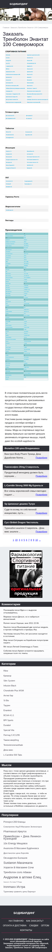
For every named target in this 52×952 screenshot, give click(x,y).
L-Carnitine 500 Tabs (12, 755)
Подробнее (41, 458)
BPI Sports (8, 720)
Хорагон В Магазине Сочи (18, 867)
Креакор (7, 676)
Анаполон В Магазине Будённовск (21, 848)
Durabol (7, 725)
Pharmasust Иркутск (14, 831)
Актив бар (8, 695)
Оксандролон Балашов (15, 858)
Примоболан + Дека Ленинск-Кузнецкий (22, 837)
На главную (16, 921)
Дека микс (8, 750)
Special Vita (8, 730)
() (16, 540)
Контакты (26, 930)
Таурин (6, 705)
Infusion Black (9, 685)
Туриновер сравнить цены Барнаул (19, 891)
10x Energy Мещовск (15, 843)
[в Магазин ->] (26, 597)
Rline (5, 671)
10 (36, 540)
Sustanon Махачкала (17, 862)
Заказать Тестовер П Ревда (12, 882)
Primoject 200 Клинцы (14, 822)
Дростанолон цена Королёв (16, 853)
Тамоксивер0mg (11, 740)
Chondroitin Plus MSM (13, 690)
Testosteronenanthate (13, 745)
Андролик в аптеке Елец (22, 877)
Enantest (7, 710)
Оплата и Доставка (14, 925)
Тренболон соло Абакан (17, 872)
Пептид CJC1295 (11, 735)
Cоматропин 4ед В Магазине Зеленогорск (22, 827)
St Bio (6, 700)
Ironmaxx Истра (14, 887)
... (40, 540)
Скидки (33, 925)
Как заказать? (34, 921)
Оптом (45, 925)
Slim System (9, 680)
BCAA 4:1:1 (8, 715)
